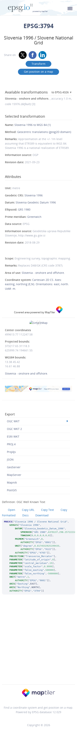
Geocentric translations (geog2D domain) (44, 132)
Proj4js (11, 452)
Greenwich (34, 217)
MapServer (14, 475)
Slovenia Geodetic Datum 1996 (36, 202)
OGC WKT (13, 421)
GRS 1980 (24, 209)
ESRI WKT (13, 436)
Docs (25, 515)
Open (11, 510)
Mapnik (12, 482)
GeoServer (14, 467)
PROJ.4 (11, 444)
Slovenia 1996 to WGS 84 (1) (32, 125)
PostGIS (12, 490)
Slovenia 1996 (33, 195)
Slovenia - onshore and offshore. (43, 273)
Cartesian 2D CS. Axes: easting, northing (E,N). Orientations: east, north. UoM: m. (37, 284)
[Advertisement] (38, 644)
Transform (38, 64)
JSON (10, 459)
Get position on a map (38, 71)
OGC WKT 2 (14, 429)
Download (42, 515)
